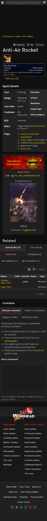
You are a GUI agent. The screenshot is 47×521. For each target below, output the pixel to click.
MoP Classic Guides (34, 424)
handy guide (10, 340)
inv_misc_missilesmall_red (26, 175)
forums (37, 350)
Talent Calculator (11, 455)
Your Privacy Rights (29, 492)
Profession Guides (11, 447)
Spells (18, 36)
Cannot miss (25, 148)
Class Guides (9, 429)
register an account (35, 397)
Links (41, 44)
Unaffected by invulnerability (32, 142)
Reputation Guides (33, 451)
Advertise (13, 492)
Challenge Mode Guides (35, 464)
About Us (36, 486)
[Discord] (12, 507)
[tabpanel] (23, 281)
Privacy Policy (37, 497)
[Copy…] (29, 269)
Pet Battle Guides (33, 455)
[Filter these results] (34, 269)
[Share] (44, 2)
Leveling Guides (10, 438)
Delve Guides (9, 433)
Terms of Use (23, 502)
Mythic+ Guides (10, 442)
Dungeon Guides (32, 438)
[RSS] (35, 507)
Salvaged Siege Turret (6, 281)
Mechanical (42, 281)
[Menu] (2, 2)
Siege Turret (6, 287)
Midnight (7, 464)
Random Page (10, 497)
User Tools (24, 486)
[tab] (12, 247)
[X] (17, 507)
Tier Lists (7, 460)
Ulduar (25, 281)
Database (9, 36)
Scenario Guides (32, 460)
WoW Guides (9, 424)
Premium (23, 497)
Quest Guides (31, 447)
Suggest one (29, 229)
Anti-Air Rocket (37, 126)
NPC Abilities (28, 36)
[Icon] (7, 59)
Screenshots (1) (23, 181)
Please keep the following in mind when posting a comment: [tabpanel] (23, 361)
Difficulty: (10, 78)
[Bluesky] (21, 507)
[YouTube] (30, 507)
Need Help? (11, 486)
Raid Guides (8, 451)
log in (24, 397)
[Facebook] (26, 507)
